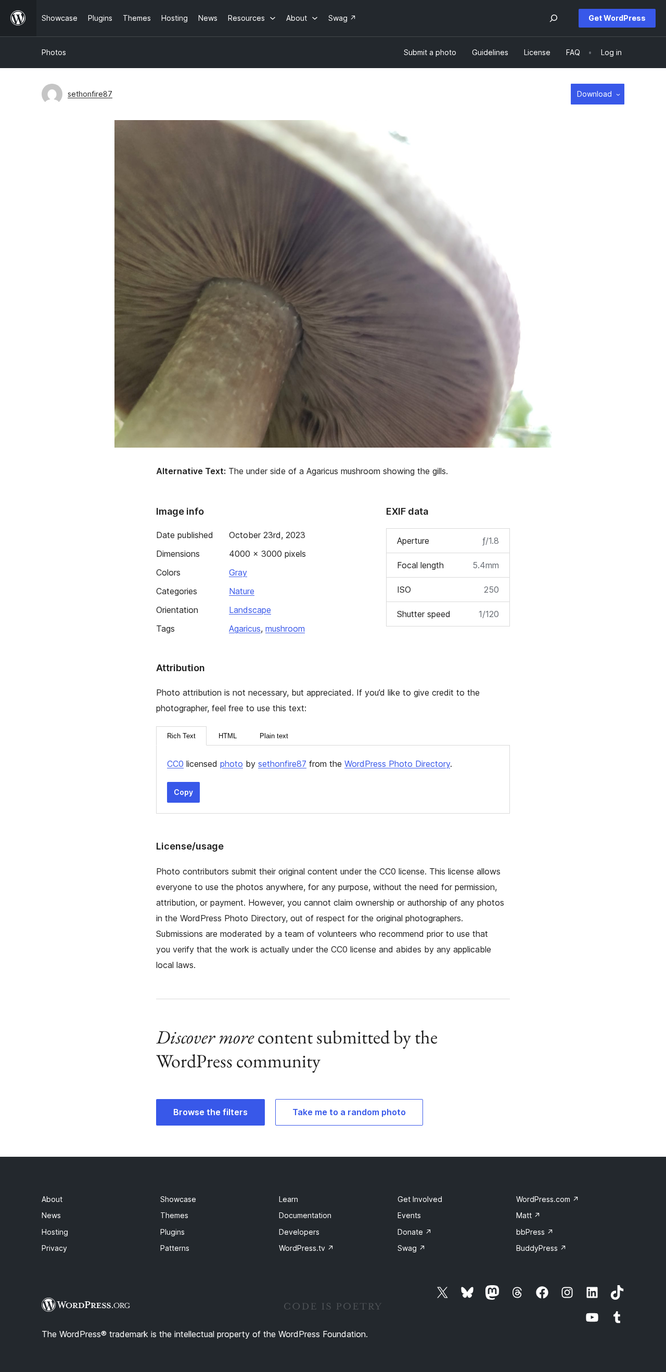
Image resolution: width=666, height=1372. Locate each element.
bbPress (535, 1231)
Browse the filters (210, 1112)
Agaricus (245, 628)
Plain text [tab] (274, 736)
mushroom (285, 628)
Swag (412, 1248)
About (52, 1199)
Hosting (55, 1231)
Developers (299, 1231)
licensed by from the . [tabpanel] (309, 764)
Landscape (250, 610)
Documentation (305, 1215)
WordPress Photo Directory (397, 764)
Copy (183, 792)
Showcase (178, 1199)
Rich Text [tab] (181, 736)
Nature (241, 591)
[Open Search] (553, 18)
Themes (174, 1215)
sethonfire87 (90, 93)
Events (409, 1215)
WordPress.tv (306, 1248)
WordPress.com (547, 1199)
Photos (54, 52)
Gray (238, 572)
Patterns (174, 1248)
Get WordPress (617, 18)
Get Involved (420, 1199)
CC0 (175, 764)
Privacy (54, 1248)
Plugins (172, 1231)
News (51, 1215)
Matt (528, 1215)
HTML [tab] (228, 736)
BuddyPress (541, 1248)
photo (231, 764)
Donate (415, 1231)
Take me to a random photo (349, 1112)
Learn (288, 1199)
